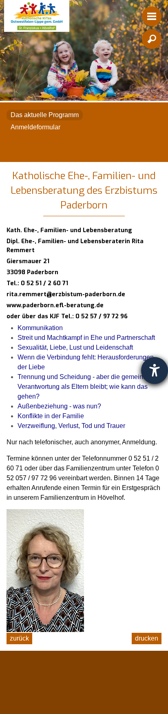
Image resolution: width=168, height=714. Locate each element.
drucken (146, 638)
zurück (19, 638)
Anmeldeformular (35, 127)
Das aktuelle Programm (45, 114)
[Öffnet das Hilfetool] (154, 370)
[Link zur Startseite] (36, 16)
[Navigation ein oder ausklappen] (151, 16)
